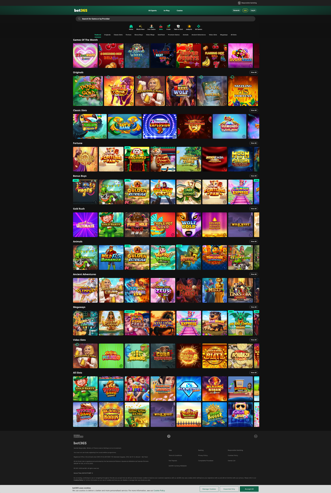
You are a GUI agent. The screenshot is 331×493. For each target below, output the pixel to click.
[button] (95, 65)
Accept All (249, 489)
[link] (85, 55)
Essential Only (229, 489)
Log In (253, 10)
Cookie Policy (159, 490)
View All (254, 72)
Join (245, 10)
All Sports (152, 10)
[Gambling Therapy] (78, 436)
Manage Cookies (209, 489)
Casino (180, 10)
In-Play (167, 10)
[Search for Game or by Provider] (79, 18)
